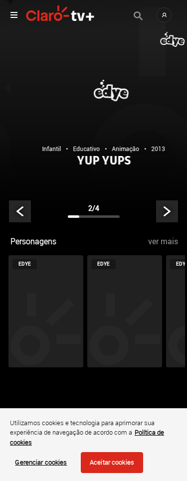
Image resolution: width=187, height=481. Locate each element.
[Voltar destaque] (20, 211)
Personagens (33, 241)
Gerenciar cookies (41, 462)
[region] (93, 444)
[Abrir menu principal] (13, 15)
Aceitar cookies (112, 462)
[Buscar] (138, 16)
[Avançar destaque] (167, 211)
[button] (164, 14)
